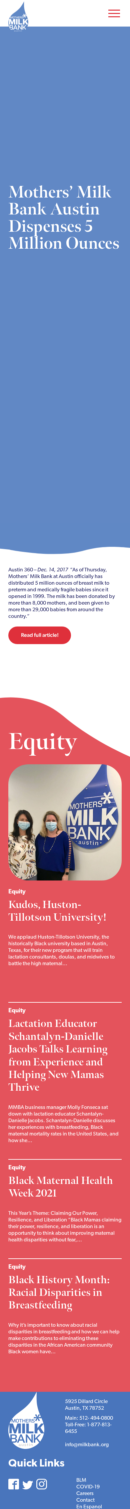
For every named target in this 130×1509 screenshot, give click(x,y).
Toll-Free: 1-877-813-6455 (88, 1428)
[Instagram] (41, 1484)
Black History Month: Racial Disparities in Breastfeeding (59, 1293)
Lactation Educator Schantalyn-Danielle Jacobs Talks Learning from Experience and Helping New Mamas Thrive (57, 1055)
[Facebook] (13, 1484)
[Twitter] (27, 1485)
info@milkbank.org (87, 1445)
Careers (85, 1493)
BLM (81, 1480)
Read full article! (40, 635)
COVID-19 (88, 1487)
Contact (85, 1500)
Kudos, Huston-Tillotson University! (58, 911)
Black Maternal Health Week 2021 (60, 1187)
